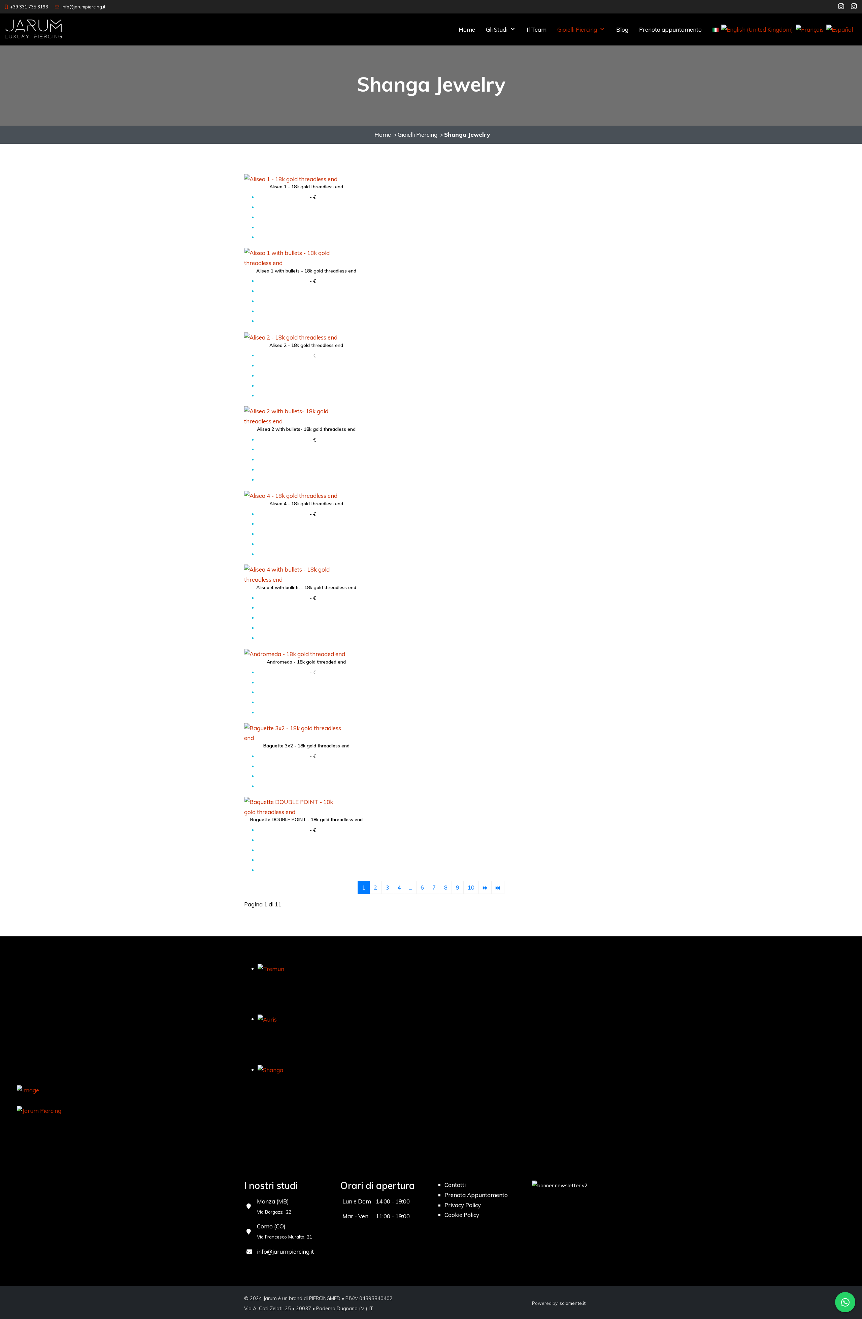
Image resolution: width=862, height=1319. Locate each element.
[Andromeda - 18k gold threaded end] (294, 653)
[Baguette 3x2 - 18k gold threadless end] (294, 732)
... (410, 887)
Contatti (455, 1184)
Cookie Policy (461, 1214)
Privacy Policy (462, 1205)
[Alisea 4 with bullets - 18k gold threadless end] (294, 573)
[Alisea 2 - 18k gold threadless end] (294, 336)
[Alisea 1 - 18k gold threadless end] (294, 178)
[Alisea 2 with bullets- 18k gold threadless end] (294, 415)
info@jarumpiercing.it (83, 6)
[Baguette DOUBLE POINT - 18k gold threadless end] (294, 806)
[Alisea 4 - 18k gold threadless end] (294, 494)
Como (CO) (271, 1226)
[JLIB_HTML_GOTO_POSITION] (485, 887)
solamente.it (573, 1303)
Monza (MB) (273, 1201)
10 (471, 887)
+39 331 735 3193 (29, 6)
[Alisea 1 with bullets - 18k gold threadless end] (294, 257)
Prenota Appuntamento (476, 1194)
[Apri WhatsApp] (845, 1302)
